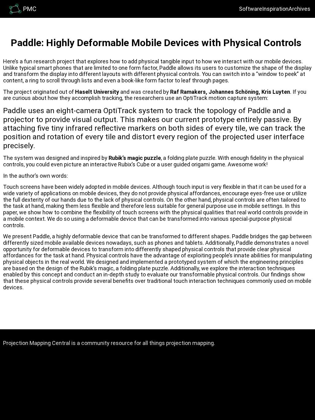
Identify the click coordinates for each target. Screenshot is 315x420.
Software (250, 9)
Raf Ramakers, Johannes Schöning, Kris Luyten (230, 92)
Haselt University (97, 92)
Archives (299, 9)
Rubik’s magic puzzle (135, 158)
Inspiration (275, 9)
